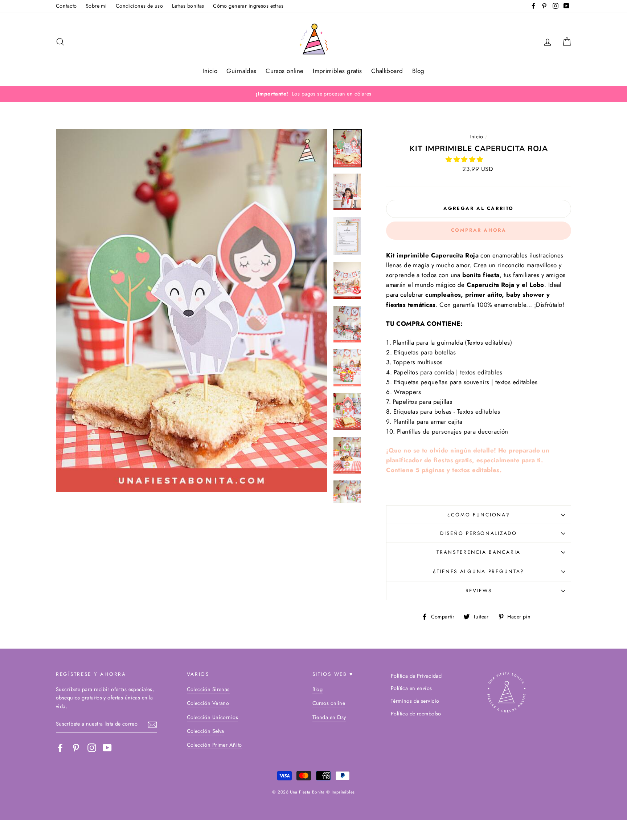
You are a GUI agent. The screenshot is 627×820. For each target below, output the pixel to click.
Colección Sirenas (208, 689)
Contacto (66, 5)
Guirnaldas (241, 70)
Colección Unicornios (212, 717)
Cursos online (285, 70)
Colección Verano (208, 703)
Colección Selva (205, 731)
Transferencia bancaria (479, 552)
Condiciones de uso (139, 5)
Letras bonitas (188, 5)
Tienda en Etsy (329, 717)
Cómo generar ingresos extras (248, 5)
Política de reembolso (416, 713)
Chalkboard (387, 70)
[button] (465, 159)
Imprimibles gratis (337, 70)
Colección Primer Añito (214, 744)
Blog (418, 70)
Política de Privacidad (416, 675)
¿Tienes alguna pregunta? (478, 571)
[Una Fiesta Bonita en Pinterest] (75, 747)
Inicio (209, 70)
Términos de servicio (415, 701)
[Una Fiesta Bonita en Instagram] (91, 747)
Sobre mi (96, 5)
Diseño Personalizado (478, 533)
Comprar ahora (479, 230)
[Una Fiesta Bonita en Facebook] (60, 747)
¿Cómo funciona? (478, 514)
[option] (313, 94)
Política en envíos (411, 688)
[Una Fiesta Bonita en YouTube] (107, 747)
